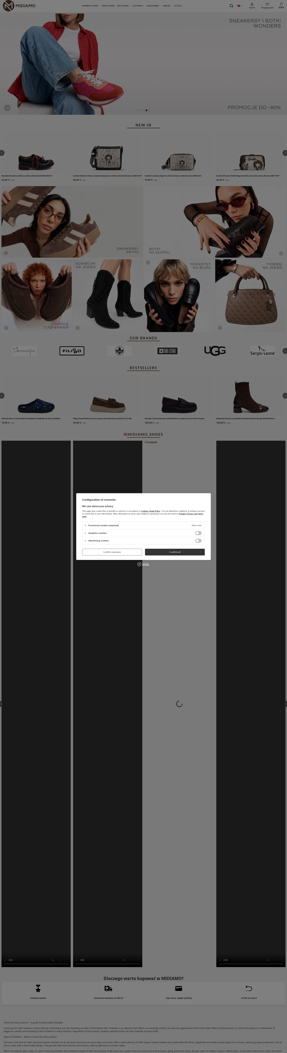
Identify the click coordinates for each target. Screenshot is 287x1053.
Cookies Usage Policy (150, 511)
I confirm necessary (112, 552)
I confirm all (174, 552)
